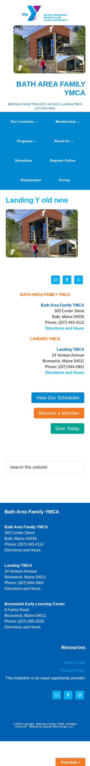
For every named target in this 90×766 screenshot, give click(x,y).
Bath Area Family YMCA (45, 13)
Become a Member (59, 413)
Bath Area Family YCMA (50, 723)
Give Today (67, 428)
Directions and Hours (64, 328)
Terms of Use (74, 663)
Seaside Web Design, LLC (58, 726)
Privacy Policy (72, 670)
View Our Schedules (57, 397)
